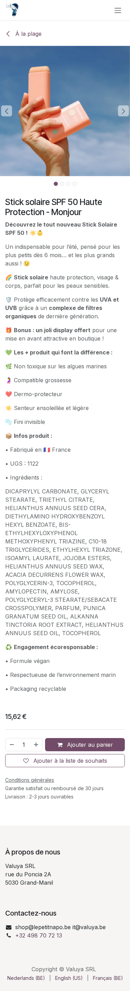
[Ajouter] (36, 744)
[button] (6, 110)
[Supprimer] (11, 744)
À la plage (28, 33)
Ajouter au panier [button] (89, 744)
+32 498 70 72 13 (38, 935)
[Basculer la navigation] (118, 10)
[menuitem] (26, 978)
